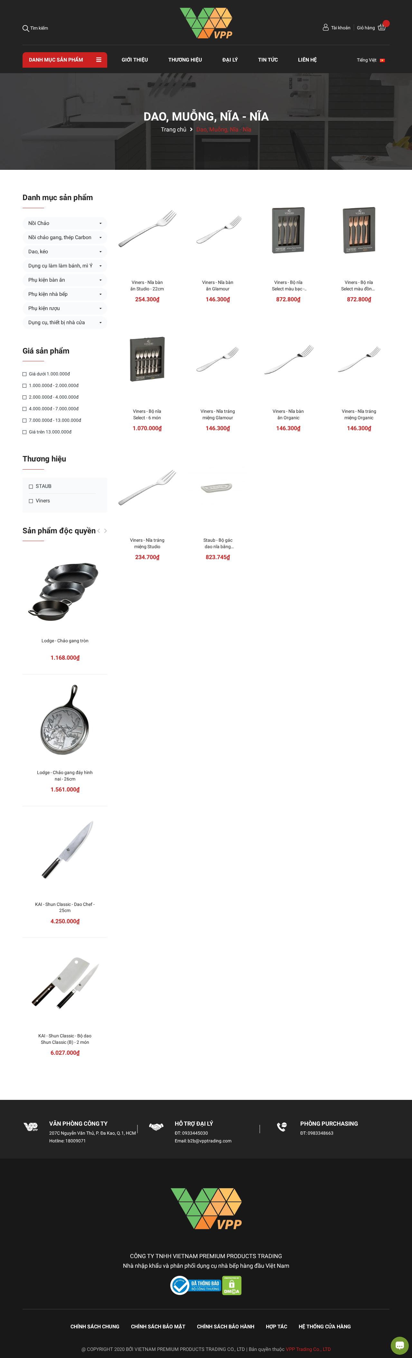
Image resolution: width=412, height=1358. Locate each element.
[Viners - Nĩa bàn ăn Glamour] (217, 230)
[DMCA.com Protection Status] (232, 1285)
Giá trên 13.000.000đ (49, 431)
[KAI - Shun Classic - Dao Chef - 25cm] (65, 852)
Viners (42, 501)
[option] (65, 814)
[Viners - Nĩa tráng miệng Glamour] (217, 359)
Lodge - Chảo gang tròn (65, 640)
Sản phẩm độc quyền (59, 530)
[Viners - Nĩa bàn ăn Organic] (288, 359)
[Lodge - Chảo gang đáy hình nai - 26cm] (65, 720)
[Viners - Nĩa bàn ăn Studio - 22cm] (147, 230)
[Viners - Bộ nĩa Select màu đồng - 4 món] (359, 230)
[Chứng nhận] (196, 1285)
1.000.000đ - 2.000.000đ (53, 385)
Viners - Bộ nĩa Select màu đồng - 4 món (359, 288)
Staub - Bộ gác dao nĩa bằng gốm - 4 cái (217, 546)
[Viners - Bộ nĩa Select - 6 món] (147, 359)
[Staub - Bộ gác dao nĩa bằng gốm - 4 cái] (217, 488)
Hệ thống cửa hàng (325, 1327)
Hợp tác (276, 1327)
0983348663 (320, 1133)
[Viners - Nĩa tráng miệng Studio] (147, 488)
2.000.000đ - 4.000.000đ (53, 397)
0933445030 (195, 1133)
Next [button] (105, 531)
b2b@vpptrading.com (209, 1140)
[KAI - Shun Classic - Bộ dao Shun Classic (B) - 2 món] (65, 984)
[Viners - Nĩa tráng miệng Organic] (359, 359)
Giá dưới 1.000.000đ (49, 373)
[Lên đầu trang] (11, 1327)
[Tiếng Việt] (385, 60)
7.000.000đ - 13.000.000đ (54, 420)
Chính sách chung (94, 1327)
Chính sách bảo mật (158, 1327)
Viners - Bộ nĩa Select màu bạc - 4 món (288, 288)
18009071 (75, 1140)
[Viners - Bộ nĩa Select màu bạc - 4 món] (288, 230)
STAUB (43, 486)
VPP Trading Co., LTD (308, 1349)
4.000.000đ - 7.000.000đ (53, 408)
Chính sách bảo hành (225, 1327)
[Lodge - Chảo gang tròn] (65, 588)
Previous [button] (98, 531)
